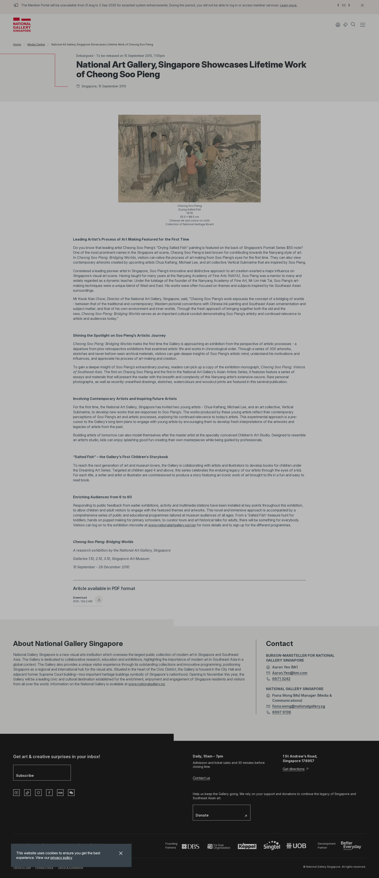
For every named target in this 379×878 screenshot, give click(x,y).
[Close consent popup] (120, 854)
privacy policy (61, 857)
